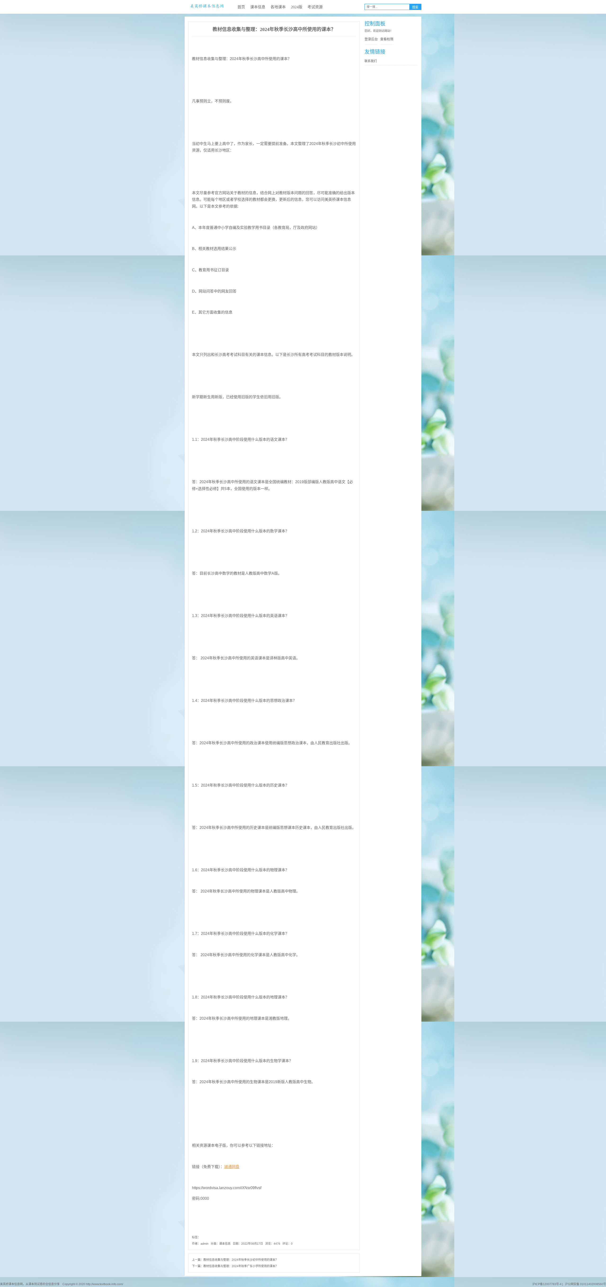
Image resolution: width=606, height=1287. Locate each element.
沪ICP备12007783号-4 (546, 1284)
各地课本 (278, 7)
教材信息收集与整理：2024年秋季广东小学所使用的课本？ (240, 1266)
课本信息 (257, 7)
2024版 (296, 7)
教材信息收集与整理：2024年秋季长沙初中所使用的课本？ (240, 1259)
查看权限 (386, 39)
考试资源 (315, 7)
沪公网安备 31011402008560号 (585, 1284)
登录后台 (371, 39)
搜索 (415, 7)
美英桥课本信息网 (207, 7)
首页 (241, 7)
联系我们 (371, 61)
